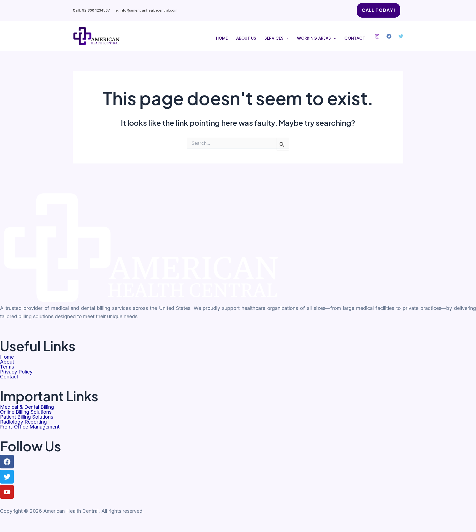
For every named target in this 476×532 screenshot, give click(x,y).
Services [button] (273, 38)
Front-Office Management (30, 426)
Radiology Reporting (23, 421)
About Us (246, 38)
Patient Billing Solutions (26, 416)
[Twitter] (400, 36)
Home (222, 38)
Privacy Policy (16, 371)
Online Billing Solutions (26, 412)
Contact (354, 38)
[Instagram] (377, 36)
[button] (378, 10)
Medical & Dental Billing (27, 407)
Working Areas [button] (314, 38)
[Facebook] (388, 36)
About (7, 361)
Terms (7, 366)
